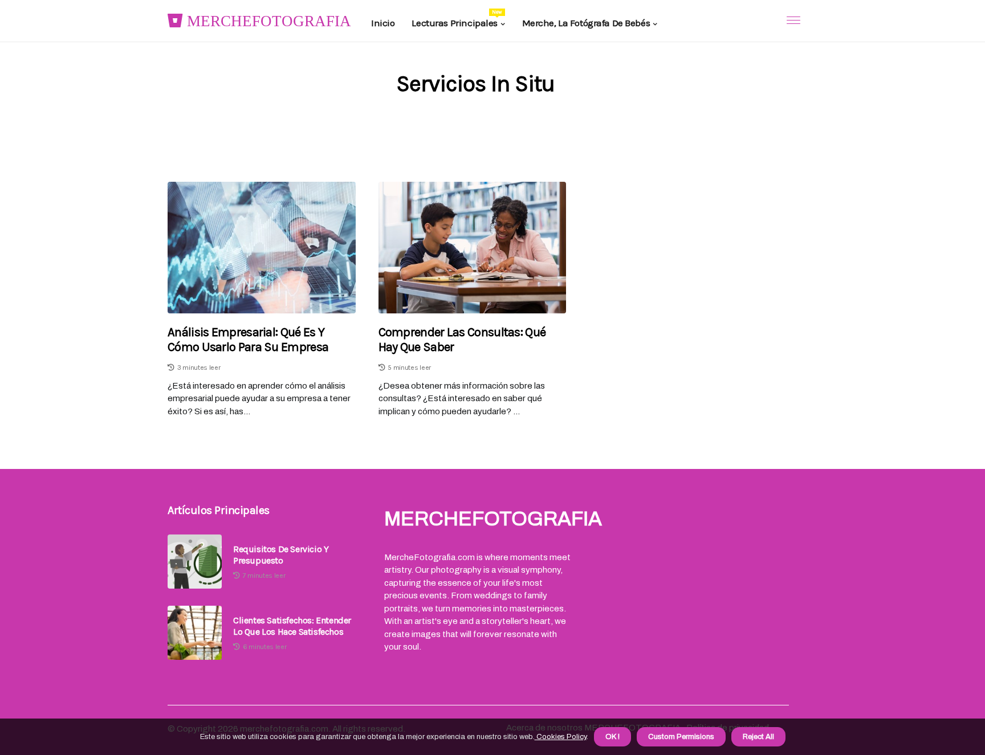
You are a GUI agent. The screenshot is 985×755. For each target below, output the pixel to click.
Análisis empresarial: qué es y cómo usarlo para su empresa (248, 339)
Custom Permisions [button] (681, 737)
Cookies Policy (561, 737)
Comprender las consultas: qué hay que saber (462, 339)
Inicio (382, 22)
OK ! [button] (612, 737)
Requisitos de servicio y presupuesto (280, 554)
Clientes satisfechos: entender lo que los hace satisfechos (292, 625)
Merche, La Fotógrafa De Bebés (586, 22)
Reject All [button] (758, 737)
